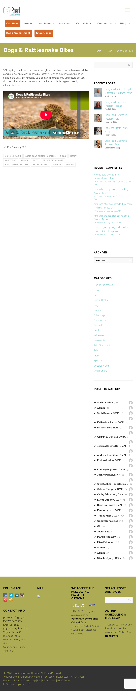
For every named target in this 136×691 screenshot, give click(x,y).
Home (98, 51)
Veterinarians (100, 370)
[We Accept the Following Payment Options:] (85, 605)
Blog (96, 290)
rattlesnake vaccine (16, 164)
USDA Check (49, 680)
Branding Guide (22, 680)
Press (97, 355)
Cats (96, 295)
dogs (63, 156)
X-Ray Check (77, 676)
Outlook (25, 676)
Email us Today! (11, 624)
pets (35, 160)
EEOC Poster (63, 680)
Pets (96, 350)
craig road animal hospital (40, 156)
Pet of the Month (102, 345)
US (38, 680)
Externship (99, 315)
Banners (7, 680)
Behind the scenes (103, 285)
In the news (100, 335)
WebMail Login (11, 676)
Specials (98, 360)
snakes (57, 164)
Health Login (62, 676)
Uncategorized (101, 365)
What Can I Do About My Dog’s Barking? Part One (113, 183)
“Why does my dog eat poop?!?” (107, 211)
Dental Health (101, 300)
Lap (33, 680)
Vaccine (70, 164)
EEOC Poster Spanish (14, 684)
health (74, 156)
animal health (13, 156)
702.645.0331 (18, 617)
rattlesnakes (41, 164)
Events (97, 310)
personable (99, 340)
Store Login (36, 676)
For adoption (100, 320)
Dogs (96, 305)
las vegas (10, 160)
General (98, 325)
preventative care (53, 160)
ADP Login (49, 676)
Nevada (25, 160)
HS (28, 684)
